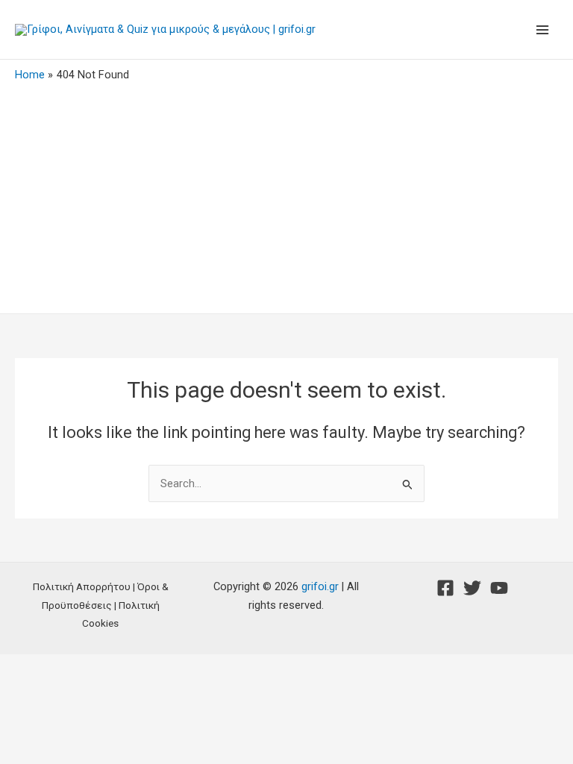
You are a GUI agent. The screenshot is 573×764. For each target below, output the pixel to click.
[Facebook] (445, 588)
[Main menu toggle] (542, 30)
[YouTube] (499, 588)
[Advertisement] (286, 194)
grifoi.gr (320, 586)
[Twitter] (472, 588)
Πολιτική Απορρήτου (82, 586)
